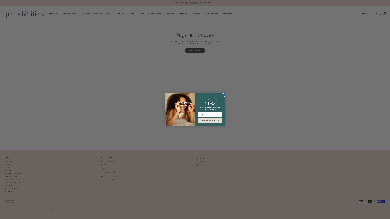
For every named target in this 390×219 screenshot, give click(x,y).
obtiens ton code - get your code (210, 120)
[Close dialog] (223, 95)
